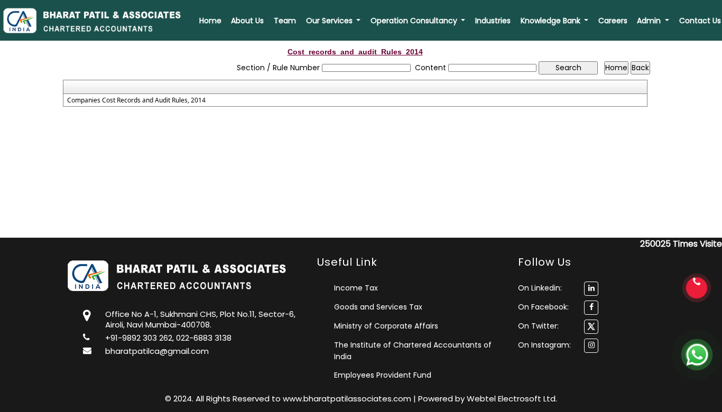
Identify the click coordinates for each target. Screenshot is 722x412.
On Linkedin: (540, 288)
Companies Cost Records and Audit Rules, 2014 (136, 100)
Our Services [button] (330, 20)
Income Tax (356, 288)
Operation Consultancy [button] (415, 20)
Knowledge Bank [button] (551, 20)
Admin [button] (650, 20)
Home (210, 20)
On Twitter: (538, 326)
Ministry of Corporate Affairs (386, 326)
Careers (612, 20)
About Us (247, 20)
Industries (493, 20)
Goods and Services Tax (378, 307)
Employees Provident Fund (382, 375)
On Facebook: (543, 307)
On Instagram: (544, 345)
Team (285, 20)
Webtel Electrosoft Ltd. (512, 398)
